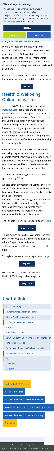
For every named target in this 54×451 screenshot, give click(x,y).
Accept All (27, 27)
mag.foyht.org (10, 109)
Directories (10, 363)
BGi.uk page (11, 327)
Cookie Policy (27, 21)
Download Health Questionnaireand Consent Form (28, 337)
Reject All (39, 35)
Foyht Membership (34, 415)
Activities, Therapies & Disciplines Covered (24, 399)
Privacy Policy (17, 448)
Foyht (8, 358)
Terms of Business (30, 448)
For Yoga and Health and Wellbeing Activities (25, 348)
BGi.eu (20, 178)
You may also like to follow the (19, 322)
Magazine (10, 368)
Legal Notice (6, 448)
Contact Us (10, 423)
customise (14, 35)
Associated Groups (14, 306)
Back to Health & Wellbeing (17, 384)
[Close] (51, 2)
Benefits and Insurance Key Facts (20, 353)
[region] (27, 20)
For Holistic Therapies (15, 342)
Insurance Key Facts (14, 391)
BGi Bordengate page (15, 332)
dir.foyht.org (34, 188)
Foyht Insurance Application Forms (21, 311)
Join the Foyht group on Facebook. (21, 317)
